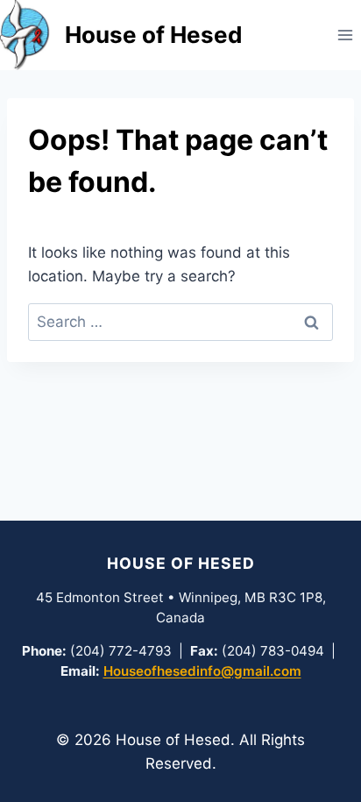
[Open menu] (345, 34)
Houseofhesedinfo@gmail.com (202, 671)
